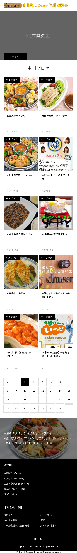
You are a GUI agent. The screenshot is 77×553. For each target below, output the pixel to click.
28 (42, 408)
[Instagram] (35, 539)
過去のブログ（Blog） (15, 489)
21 (51, 399)
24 (7, 408)
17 (16, 399)
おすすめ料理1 (11, 520)
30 (60, 408)
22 (60, 399)
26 (25, 408)
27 (34, 408)
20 (42, 399)
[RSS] (40, 539)
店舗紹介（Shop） (13, 473)
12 (42, 391)
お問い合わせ (11, 494)
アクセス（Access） (14, 478)
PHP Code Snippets (25, 552)
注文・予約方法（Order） (17, 483)
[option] (38, 438)
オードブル (46, 515)
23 (69, 399)
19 (34, 399)
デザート (45, 520)
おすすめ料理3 (48, 525)
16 (7, 399)
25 (16, 408)
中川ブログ (11, 80)
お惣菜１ (8, 515)
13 (51, 391)
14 (60, 391)
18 (25, 399)
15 (69, 391)
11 (34, 391)
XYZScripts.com (53, 552)
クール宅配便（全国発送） (18, 525)
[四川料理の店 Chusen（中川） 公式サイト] (36, 5)
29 (51, 408)
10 (25, 391)
